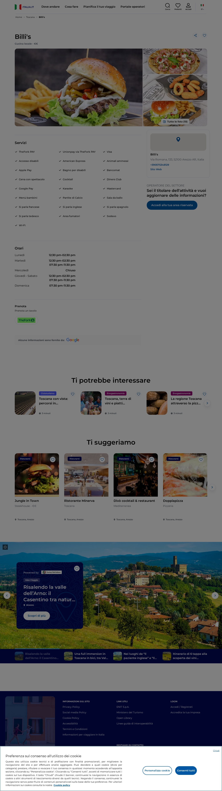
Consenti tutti (186, 770)
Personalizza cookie (157, 770)
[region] (111, 768)
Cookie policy (62, 785)
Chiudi (216, 750)
